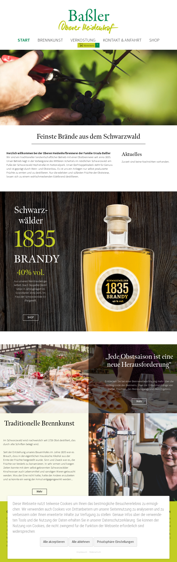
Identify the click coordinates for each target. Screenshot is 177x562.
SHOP (30, 317)
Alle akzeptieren (54, 542)
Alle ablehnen (81, 542)
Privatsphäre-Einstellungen (115, 542)
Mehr (139, 401)
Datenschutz (95, 552)
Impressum (81, 552)
